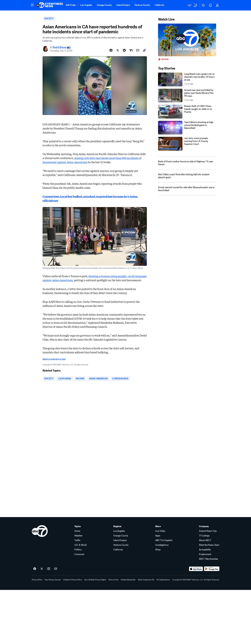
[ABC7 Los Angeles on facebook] (35, 569)
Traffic (77, 540)
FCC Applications (163, 580)
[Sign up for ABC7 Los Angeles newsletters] (56, 569)
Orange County (104, 5)
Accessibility (205, 549)
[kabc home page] (40, 531)
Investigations (161, 545)
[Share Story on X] (117, 50)
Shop (158, 549)
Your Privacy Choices (53, 580)
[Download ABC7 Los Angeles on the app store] (196, 568)
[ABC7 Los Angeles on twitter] (42, 569)
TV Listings (204, 536)
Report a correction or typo (54, 359)
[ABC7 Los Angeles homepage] (49, 5)
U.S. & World (80, 545)
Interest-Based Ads (128, 580)
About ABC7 (205, 540)
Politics (77, 549)
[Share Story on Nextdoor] (131, 50)
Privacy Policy (37, 580)
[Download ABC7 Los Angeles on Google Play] (211, 568)
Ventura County (142, 5)
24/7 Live (71, 5)
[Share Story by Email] (137, 50)
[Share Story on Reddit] (124, 50)
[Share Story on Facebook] (111, 50)
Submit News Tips (208, 531)
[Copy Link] (144, 50)
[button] (32, 5)
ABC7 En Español (163, 540)
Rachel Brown (59, 47)
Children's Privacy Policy (72, 580)
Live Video (160, 531)
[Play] (187, 40)
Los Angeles (86, 5)
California (159, 5)
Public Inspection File (146, 580)
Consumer (79, 554)
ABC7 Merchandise (208, 559)
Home (77, 531)
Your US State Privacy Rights (95, 580)
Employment (205, 554)
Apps (157, 536)
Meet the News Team (209, 545)
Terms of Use (113, 580)
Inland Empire (123, 5)
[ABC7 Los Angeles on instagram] (49, 569)
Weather (78, 536)
